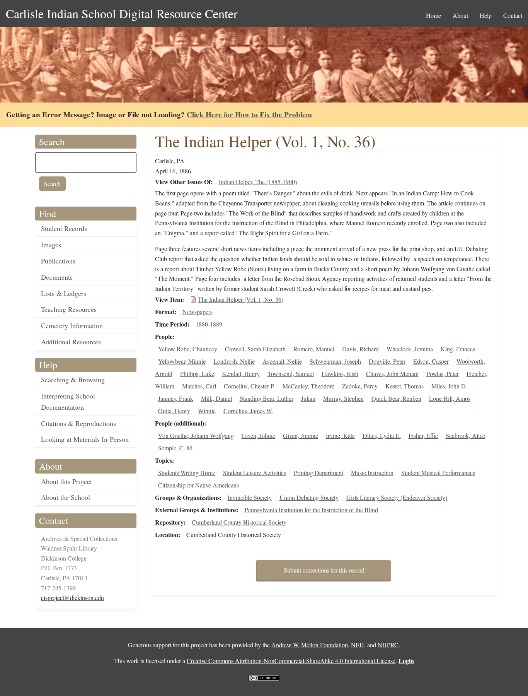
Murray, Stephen (343, 398)
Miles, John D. (449, 386)
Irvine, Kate (340, 435)
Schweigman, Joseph (335, 361)
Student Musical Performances (438, 473)
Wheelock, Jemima (410, 349)
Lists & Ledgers (63, 293)
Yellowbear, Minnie (182, 361)
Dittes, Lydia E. (382, 435)
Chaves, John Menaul (392, 373)
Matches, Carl (199, 386)
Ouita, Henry (174, 411)
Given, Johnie (258, 435)
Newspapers (197, 312)
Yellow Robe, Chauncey (187, 349)
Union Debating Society (309, 497)
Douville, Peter (387, 361)
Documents (57, 277)
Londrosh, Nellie (234, 361)
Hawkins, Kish (340, 373)
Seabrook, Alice (465, 435)
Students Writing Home (186, 473)
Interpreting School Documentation (68, 401)
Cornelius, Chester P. (249, 386)
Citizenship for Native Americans (198, 485)
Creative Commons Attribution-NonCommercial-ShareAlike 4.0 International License (291, 661)
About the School (65, 497)
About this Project (66, 481)
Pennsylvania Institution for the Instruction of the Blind (311, 510)
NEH (357, 645)
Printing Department (318, 473)
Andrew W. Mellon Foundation (309, 645)
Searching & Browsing (73, 379)
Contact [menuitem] (512, 15)
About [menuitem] (460, 15)
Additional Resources (71, 341)
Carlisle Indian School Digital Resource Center (122, 13)
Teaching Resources (69, 309)
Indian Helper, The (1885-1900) (258, 182)
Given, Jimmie (300, 435)
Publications (58, 260)
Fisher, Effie (423, 435)
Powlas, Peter (442, 373)
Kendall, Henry (241, 373)
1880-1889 (209, 324)
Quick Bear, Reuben (396, 398)
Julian (308, 398)
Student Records (64, 228)
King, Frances (458, 349)
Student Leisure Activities (254, 473)
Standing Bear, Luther (266, 398)
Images (51, 244)
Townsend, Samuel (290, 373)
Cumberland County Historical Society (239, 522)
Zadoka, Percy (360, 386)
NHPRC (388, 645)
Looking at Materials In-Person (85, 439)
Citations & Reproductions (78, 423)
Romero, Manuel (313, 349)
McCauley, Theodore (308, 386)
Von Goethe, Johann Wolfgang (196, 435)
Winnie (207, 411)
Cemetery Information (72, 325)
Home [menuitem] (433, 15)
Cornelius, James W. (248, 411)
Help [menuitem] (486, 15)
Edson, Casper (431, 361)
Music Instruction (372, 473)
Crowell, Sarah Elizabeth (255, 349)
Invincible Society (250, 497)
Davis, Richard (360, 349)
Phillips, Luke (197, 373)
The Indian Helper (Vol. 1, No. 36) (240, 299)
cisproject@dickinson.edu (72, 597)
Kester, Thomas (404, 386)
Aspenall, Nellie (282, 361)
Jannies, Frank (175, 398)
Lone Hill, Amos (449, 398)
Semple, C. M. (176, 448)
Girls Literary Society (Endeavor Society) (396, 497)
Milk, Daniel (216, 398)
